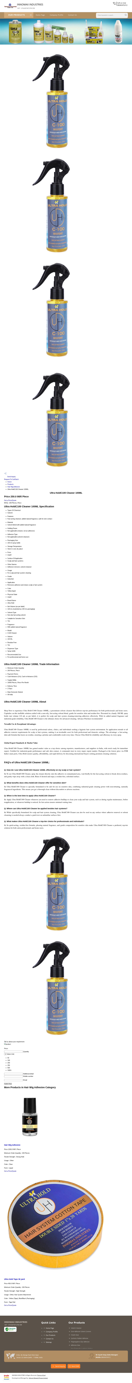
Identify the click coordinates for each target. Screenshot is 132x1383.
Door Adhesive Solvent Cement (81, 1331)
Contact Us (72, 15)
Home (9, 482)
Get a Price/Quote (10, 500)
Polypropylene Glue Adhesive (80, 1342)
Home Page (40, 15)
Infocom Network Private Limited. (38, 1378)
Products (10, 484)
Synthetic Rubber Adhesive (79, 1338)
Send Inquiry (11, 476)
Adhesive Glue (75, 1345)
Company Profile (56, 15)
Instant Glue (75, 1335)
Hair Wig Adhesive (13, 487)
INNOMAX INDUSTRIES (30, 6)
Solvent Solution (76, 1328)
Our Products (16, 15)
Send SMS (75, 1366)
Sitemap (49, 1342)
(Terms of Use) (41, 1375)
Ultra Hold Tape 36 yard (14, 1279)
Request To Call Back (11, 479)
